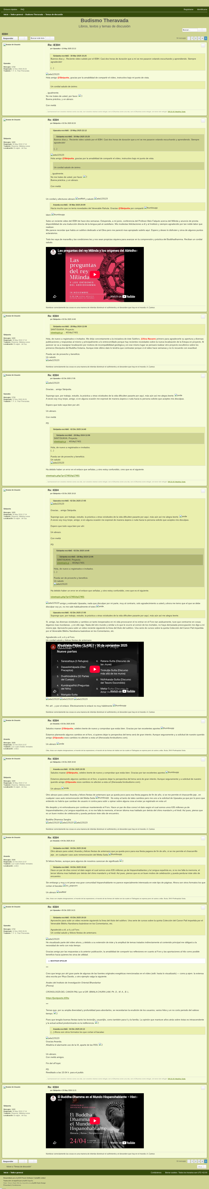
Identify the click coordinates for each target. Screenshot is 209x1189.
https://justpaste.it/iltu (57, 998)
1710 (13, 67)
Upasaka (7, 63)
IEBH (5, 34)
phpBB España (27, 1181)
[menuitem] (21, 9)
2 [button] (195, 38)
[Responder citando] (203, 45)
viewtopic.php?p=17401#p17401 (63, 475)
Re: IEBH (54, 45)
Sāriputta (57, 56)
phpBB (17, 1178)
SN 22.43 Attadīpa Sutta (176, 111)
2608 (13, 743)
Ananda (56, 205)
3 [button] (199, 38)
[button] (188, 38)
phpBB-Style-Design (39, 1183)
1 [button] (192, 38)
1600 (13, 142)
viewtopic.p (57, 332)
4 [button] (202, 38)
